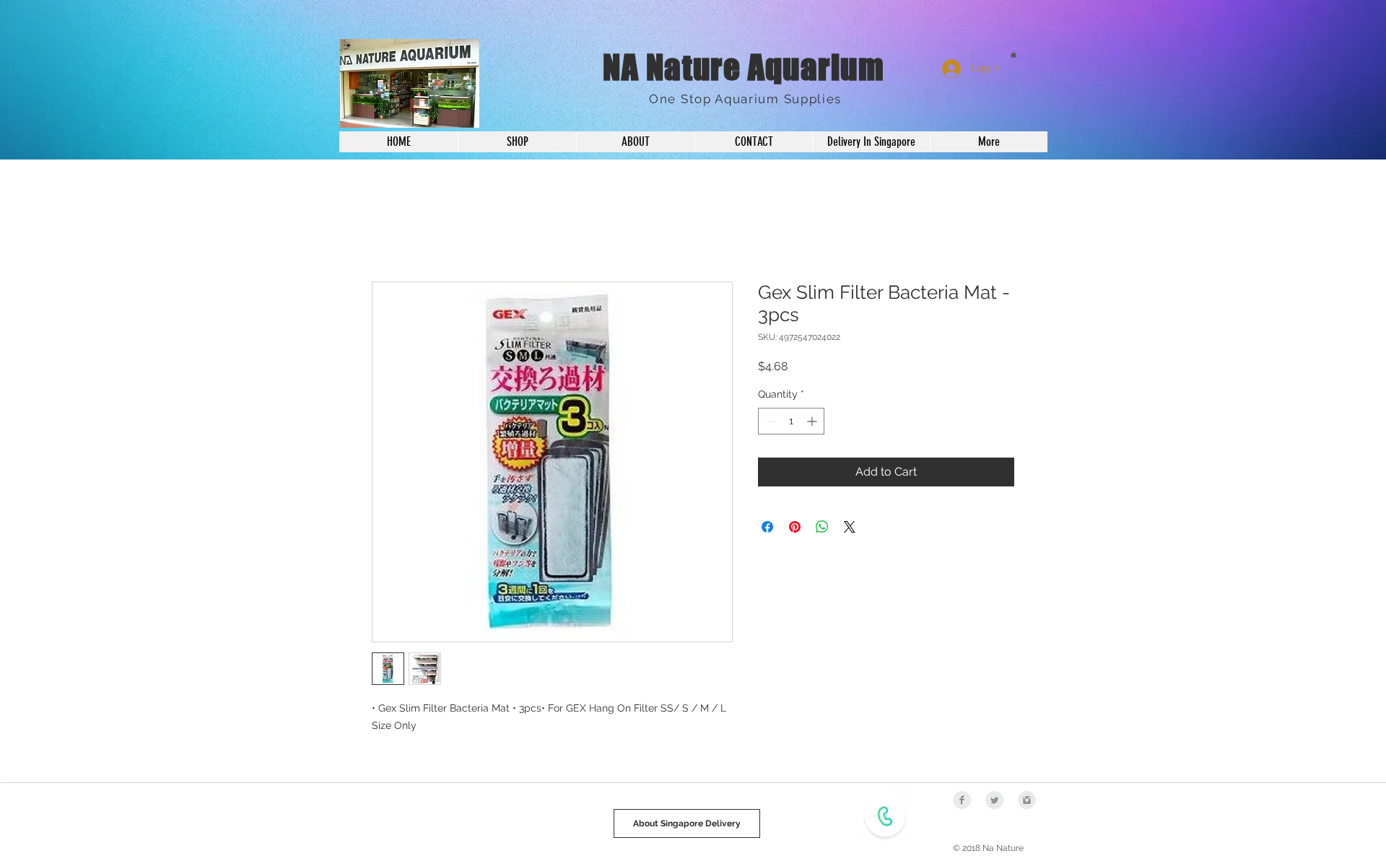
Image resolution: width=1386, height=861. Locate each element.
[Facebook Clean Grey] (962, 800)
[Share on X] (849, 527)
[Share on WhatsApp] (822, 527)
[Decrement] (769, 421)
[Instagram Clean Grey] (1027, 800)
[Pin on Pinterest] (794, 527)
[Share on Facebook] (767, 527)
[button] (1013, 54)
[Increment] (813, 421)
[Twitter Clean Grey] (994, 800)
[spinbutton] (791, 421)
